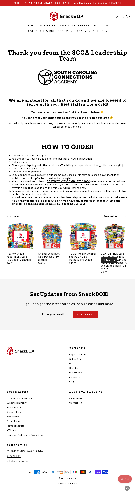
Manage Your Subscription (20, 398)
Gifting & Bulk (76, 358)
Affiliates (11, 430)
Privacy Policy (13, 421)
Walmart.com (76, 402)
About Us (97, 31)
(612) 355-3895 (14, 455)
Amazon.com (76, 398)
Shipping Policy (14, 411)
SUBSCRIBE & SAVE (54, 25)
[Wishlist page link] (116, 16)
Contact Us (75, 377)
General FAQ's (14, 407)
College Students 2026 (90, 25)
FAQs (72, 363)
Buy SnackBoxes (77, 354)
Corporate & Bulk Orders (49, 31)
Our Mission (75, 372)
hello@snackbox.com (18, 461)
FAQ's (79, 31)
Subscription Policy (16, 402)
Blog (71, 381)
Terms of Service (15, 425)
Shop (30, 25)
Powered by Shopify (67, 483)
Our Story (74, 367)
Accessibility (13, 416)
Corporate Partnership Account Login (26, 434)
